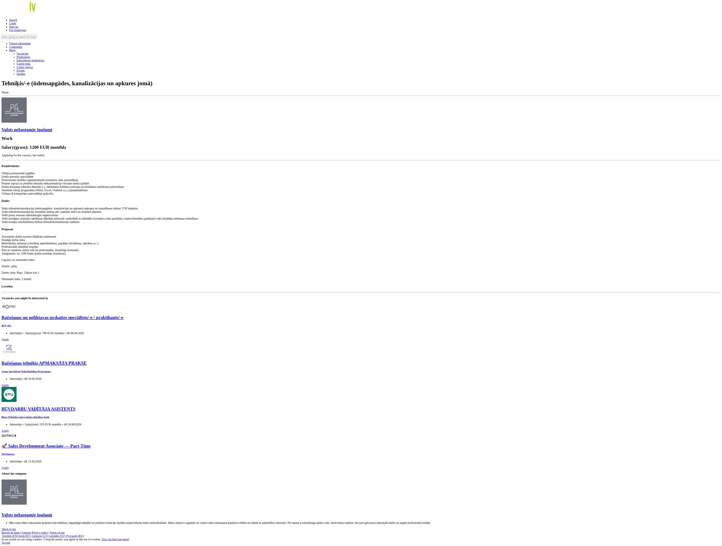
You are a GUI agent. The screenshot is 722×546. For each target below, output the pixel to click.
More (12, 50)
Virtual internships (20, 43)
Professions (23, 57)
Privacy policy (40, 532)
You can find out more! (115, 539)
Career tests (23, 63)
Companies (15, 46)
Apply (5, 339)
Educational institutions (30, 60)
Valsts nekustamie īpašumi (27, 129)
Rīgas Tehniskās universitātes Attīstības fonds (25, 417)
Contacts (25, 532)
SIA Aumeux (8, 454)
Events (21, 70)
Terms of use (57, 532)
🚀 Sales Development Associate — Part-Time (46, 445)
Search (13, 20)
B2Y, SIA (6, 325)
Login (12, 23)
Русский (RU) (75, 536)
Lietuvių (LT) (40, 536)
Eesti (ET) (25, 536)
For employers (17, 30)
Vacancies (22, 53)
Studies (21, 74)
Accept (6, 542)
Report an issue (11, 532)
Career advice (25, 67)
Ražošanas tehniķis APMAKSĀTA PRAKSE (44, 363)
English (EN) (10, 536)
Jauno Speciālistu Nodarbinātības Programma (26, 371)
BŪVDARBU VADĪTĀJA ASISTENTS (38, 408)
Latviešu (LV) (57, 536)
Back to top (9, 529)
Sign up (13, 26)
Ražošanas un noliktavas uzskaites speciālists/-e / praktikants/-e (62, 317)
